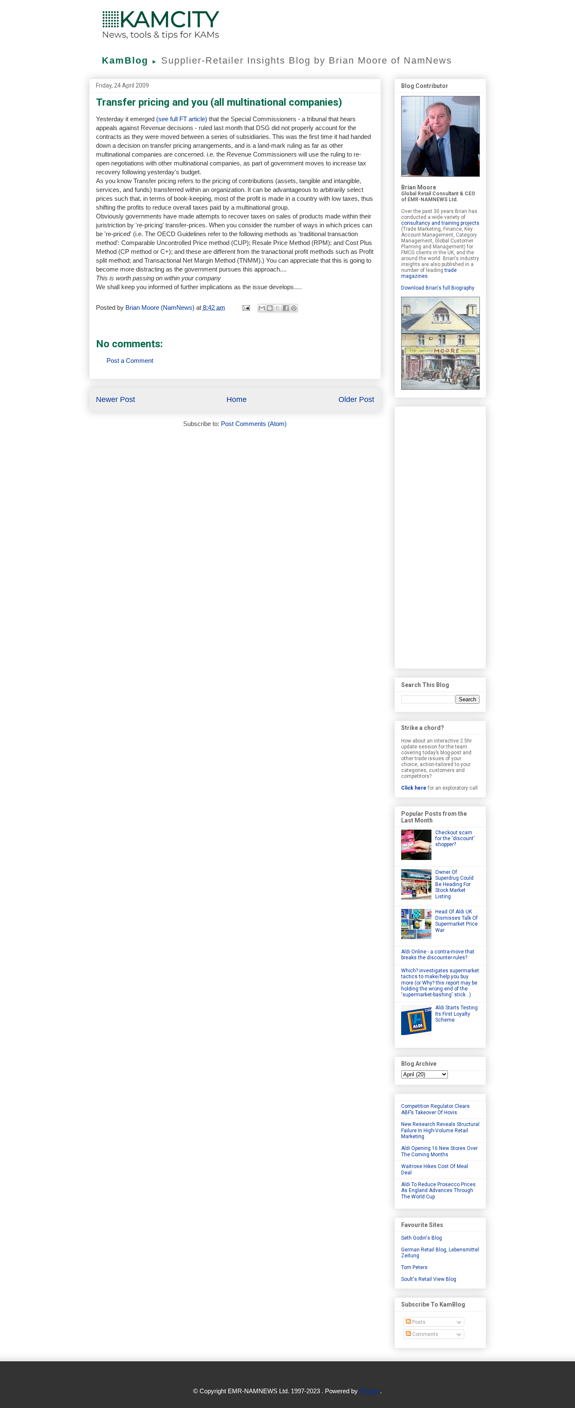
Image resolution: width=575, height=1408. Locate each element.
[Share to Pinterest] (294, 308)
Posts (418, 1322)
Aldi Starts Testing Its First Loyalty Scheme (456, 1014)
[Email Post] (246, 307)
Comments (424, 1334)
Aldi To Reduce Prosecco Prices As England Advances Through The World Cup (438, 1191)
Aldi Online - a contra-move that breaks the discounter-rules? (437, 955)
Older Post (356, 399)
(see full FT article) (181, 118)
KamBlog (130, 60)
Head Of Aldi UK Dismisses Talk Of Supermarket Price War (456, 921)
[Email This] (262, 308)
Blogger (369, 1391)
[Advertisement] (440, 536)
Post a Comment (129, 360)
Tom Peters (414, 1267)
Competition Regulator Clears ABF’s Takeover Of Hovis (435, 1109)
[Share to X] (278, 308)
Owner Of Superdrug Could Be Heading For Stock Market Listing (454, 884)
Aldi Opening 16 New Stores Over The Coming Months (439, 1151)
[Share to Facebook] (286, 308)
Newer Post (115, 399)
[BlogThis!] (270, 308)
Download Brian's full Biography (437, 288)
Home (236, 399)
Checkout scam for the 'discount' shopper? (455, 839)
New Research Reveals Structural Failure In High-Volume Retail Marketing (440, 1130)
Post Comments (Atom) (254, 423)
